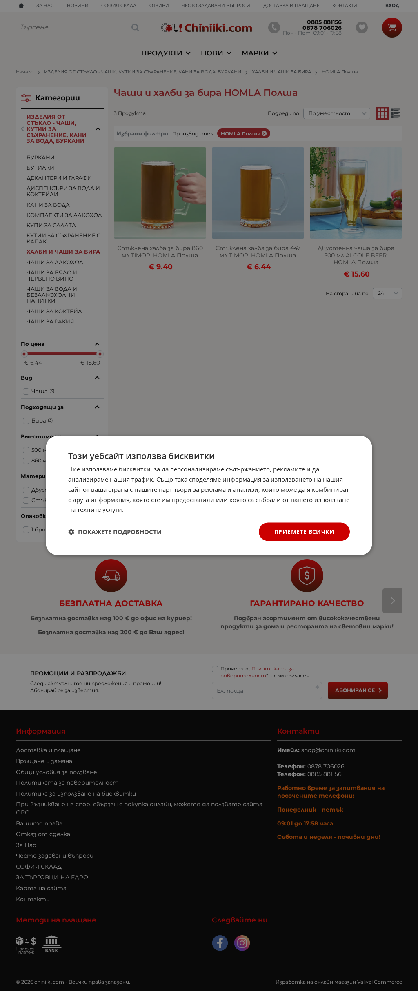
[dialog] (209, 495)
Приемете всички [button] (304, 531)
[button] (115, 531)
